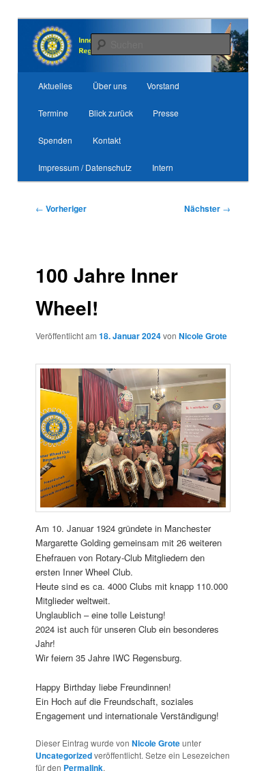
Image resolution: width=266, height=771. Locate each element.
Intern (162, 167)
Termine (53, 113)
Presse (166, 113)
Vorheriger (61, 208)
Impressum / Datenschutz (85, 167)
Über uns (110, 85)
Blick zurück (111, 113)
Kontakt (107, 140)
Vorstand (163, 85)
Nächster (207, 208)
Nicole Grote (203, 336)
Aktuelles (55, 85)
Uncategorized (63, 755)
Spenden (55, 140)
